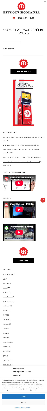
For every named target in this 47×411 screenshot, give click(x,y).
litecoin (5, 333)
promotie (5, 347)
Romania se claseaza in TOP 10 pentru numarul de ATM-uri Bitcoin (22, 137)
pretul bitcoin (7, 342)
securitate (6, 351)
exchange (6, 324)
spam (4, 356)
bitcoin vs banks (7, 301)
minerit (5, 338)
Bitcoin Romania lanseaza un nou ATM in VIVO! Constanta (20, 150)
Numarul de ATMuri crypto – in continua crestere (17, 145)
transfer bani (6, 360)
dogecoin (5, 310)
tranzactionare (7, 365)
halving (5, 329)
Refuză (23, 402)
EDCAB (5, 315)
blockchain (6, 306)
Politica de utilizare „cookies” (22, 408)
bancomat (6, 283)
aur (4, 279)
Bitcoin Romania (8, 297)
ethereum (6, 320)
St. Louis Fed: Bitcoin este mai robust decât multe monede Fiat (21, 162)
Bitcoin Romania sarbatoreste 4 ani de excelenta (17, 157)
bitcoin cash (6, 292)
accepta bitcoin (7, 274)
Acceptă (23, 396)
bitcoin (5, 288)
